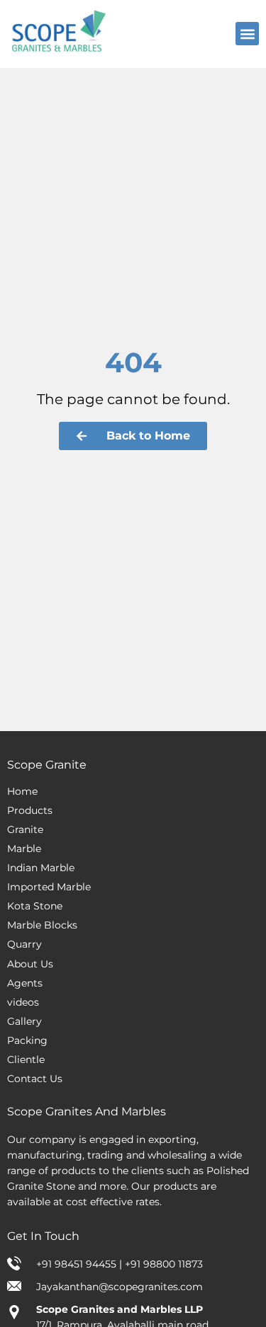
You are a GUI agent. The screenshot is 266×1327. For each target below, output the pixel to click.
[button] (247, 33)
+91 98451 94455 (77, 1264)
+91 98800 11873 (164, 1264)
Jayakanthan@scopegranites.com (119, 1286)
